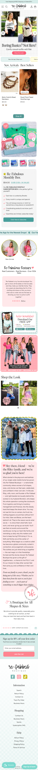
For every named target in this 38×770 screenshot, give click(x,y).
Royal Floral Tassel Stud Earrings (26, 98)
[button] (6, 6)
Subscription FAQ (19, 725)
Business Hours (19, 703)
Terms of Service (19, 747)
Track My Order (19, 700)
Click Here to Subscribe (18, 220)
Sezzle (19, 722)
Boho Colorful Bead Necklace (9, 98)
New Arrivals (10, 259)
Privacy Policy (19, 741)
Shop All (19, 116)
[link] (15, 628)
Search (19, 690)
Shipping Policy (19, 744)
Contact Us (19, 697)
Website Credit (20, 768)
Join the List (19, 654)
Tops (28, 259)
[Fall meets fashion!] (19, 33)
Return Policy (19, 694)
